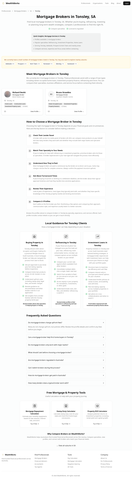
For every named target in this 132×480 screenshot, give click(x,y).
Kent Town (35, 64)
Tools (107, 3)
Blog (112, 3)
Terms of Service (106, 467)
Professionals (85, 3)
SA (31, 11)
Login (127, 3)
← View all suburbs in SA (66, 445)
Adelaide (10, 64)
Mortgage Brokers (20, 11)
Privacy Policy (105, 464)
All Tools (70, 467)
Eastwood (72, 64)
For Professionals (106, 461)
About (119, 3)
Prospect (22, 64)
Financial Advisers (41, 461)
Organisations (98, 3)
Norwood (47, 64)
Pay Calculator (72, 458)
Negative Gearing (74, 464)
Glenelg (60, 64)
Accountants (39, 464)
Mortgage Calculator (75, 461)
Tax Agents (38, 467)
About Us (104, 458)
